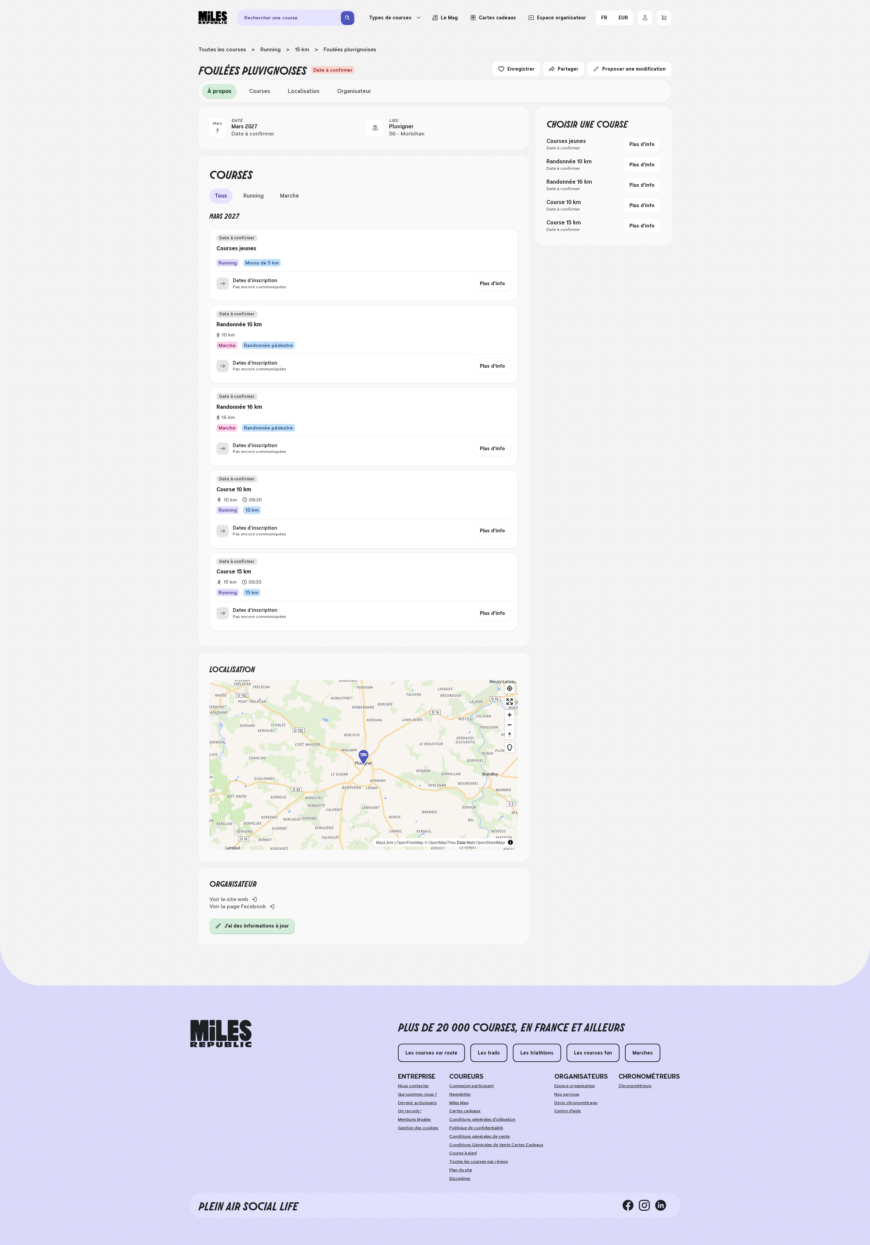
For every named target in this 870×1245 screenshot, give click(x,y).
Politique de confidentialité (476, 1127)
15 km (302, 49)
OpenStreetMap (490, 842)
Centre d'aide (567, 1111)
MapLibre (385, 842)
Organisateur (354, 91)
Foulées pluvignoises (350, 49)
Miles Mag (459, 1102)
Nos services (566, 1094)
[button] (363, 764)
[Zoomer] (510, 715)
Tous (221, 196)
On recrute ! (409, 1111)
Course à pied (463, 1153)
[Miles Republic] (212, 17)
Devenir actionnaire (417, 1102)
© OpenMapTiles (440, 842)
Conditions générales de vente (479, 1136)
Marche (289, 196)
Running (270, 49)
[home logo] (220, 1033)
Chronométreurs (635, 1085)
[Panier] (664, 17)
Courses (259, 91)
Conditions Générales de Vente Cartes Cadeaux (496, 1144)
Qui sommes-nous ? (417, 1094)
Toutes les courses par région (478, 1161)
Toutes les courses (222, 49)
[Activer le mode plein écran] (510, 702)
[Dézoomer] (510, 725)
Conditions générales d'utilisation (482, 1119)
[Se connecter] (645, 17)
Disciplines (459, 1178)
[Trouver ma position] (510, 688)
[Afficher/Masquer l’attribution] (510, 842)
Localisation (303, 91)
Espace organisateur (574, 1085)
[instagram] (647, 1205)
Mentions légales (414, 1119)
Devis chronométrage (575, 1102)
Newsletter (460, 1094)
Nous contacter (413, 1085)
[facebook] (631, 1205)
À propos (219, 91)
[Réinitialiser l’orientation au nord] (510, 734)
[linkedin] (663, 1205)
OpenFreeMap (410, 842)
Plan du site (460, 1170)
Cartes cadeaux (465, 1111)
